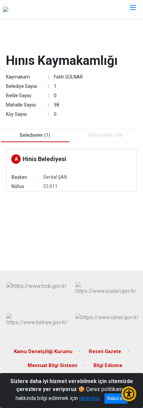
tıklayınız (89, 398)
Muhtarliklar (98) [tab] (105, 135)
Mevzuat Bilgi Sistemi (52, 365)
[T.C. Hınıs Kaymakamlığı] (30, 9)
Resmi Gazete (105, 351)
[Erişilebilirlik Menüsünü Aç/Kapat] (128, 393)
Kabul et (115, 398)
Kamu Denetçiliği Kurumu (43, 351)
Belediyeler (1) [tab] (35, 135)
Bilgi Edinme (107, 365)
